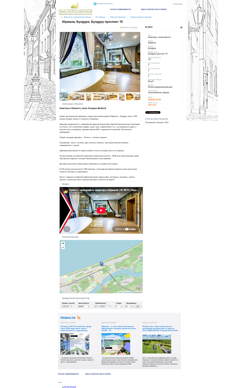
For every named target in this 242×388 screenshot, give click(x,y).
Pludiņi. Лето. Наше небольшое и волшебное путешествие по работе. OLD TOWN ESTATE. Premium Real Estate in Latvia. (160, 329)
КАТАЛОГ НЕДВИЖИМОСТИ (120, 9)
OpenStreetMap (129, 292)
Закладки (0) (177, 4)
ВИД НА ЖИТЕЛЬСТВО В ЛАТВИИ (154, 9)
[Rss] (79, 317)
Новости (67, 318)
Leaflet (120, 292)
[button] (138, 34)
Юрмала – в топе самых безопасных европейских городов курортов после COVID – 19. (118, 328)
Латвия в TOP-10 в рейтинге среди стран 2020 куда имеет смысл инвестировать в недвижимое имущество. (76, 329)
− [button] (63, 247)
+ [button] (63, 243)
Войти (60, 382)
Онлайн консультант (105, 4)
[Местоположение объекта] (101, 264)
